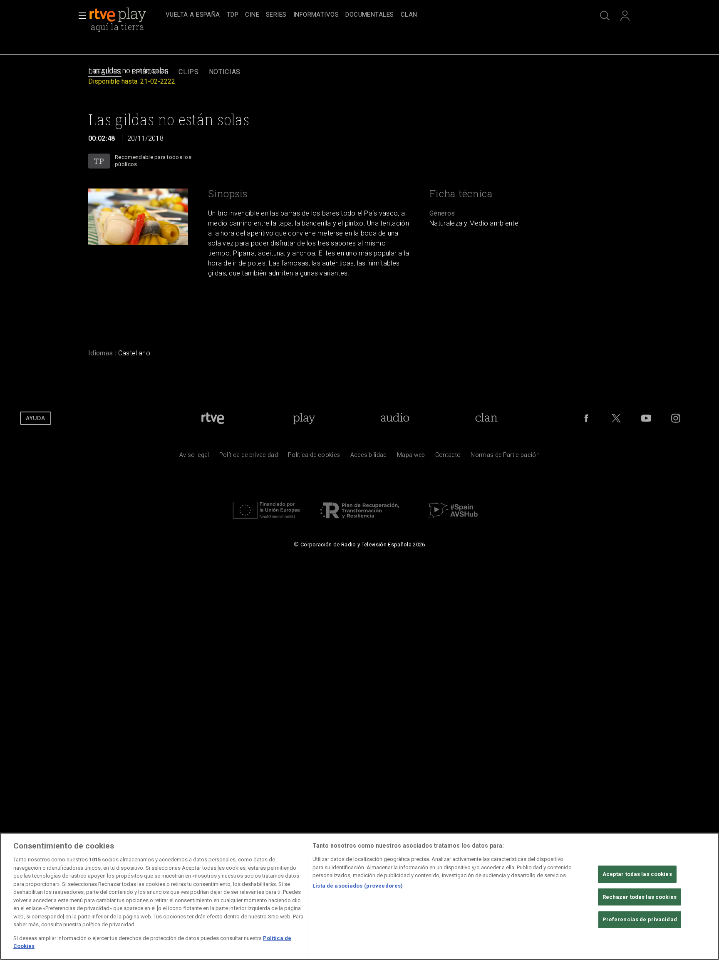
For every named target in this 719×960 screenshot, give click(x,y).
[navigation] (368, 15)
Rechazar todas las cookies (639, 897)
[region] (359, 896)
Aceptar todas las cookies (637, 874)
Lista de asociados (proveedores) (357, 886)
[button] (80, 16)
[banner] (125, 15)
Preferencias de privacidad (639, 919)
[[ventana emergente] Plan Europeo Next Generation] (266, 520)
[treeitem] (193, 15)
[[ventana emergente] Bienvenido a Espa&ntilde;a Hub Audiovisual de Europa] (452, 520)
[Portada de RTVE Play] (118, 15)
